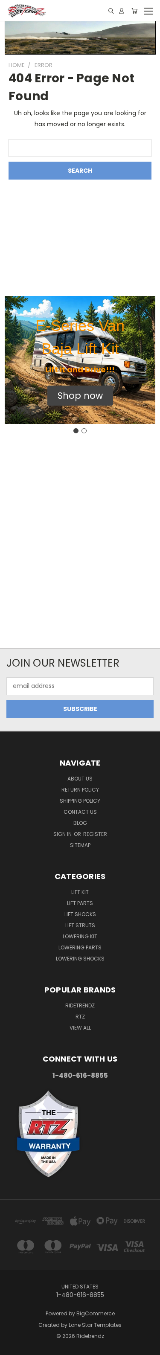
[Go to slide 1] (76, 430)
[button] (80, 396)
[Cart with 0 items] (134, 10)
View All (80, 1027)
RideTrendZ (80, 1005)
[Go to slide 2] (84, 430)
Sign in (63, 834)
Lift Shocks (80, 914)
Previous (13, 1346)
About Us (80, 778)
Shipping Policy (80, 800)
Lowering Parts (80, 947)
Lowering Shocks (80, 958)
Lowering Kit (80, 936)
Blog (80, 823)
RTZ (80, 1016)
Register (95, 834)
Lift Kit (80, 892)
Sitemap (80, 845)
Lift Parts (80, 903)
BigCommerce (95, 1313)
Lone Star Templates (95, 1325)
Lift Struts (80, 925)
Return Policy (80, 789)
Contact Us (80, 811)
